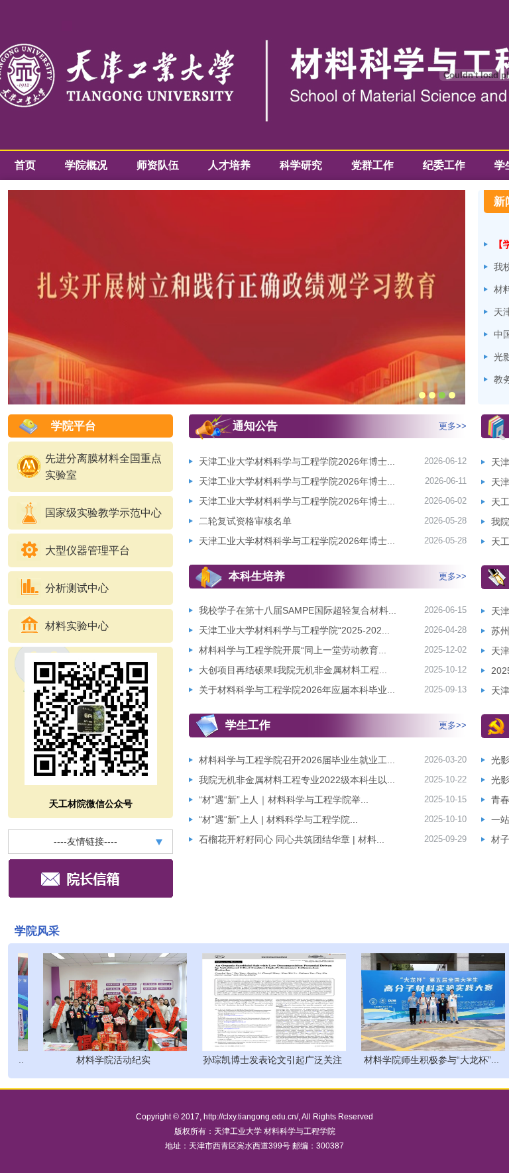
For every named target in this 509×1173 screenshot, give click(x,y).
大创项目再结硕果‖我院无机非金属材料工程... (293, 670)
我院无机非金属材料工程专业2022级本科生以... (297, 779)
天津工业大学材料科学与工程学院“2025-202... (294, 630)
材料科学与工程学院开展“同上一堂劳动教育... (292, 650)
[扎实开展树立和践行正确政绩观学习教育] (236, 194)
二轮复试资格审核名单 (245, 521)
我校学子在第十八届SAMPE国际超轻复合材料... (297, 610)
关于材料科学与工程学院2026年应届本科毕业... (297, 689)
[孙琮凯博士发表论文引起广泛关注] (265, 1001)
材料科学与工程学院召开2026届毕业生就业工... (297, 760)
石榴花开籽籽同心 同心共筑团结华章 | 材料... (291, 839)
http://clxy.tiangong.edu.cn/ (250, 1116)
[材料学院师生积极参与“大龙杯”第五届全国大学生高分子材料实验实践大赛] (424, 1001)
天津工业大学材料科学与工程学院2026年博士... (297, 461)
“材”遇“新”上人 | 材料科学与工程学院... (278, 819)
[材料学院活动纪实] (106, 1001)
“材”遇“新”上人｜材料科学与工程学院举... (283, 799)
